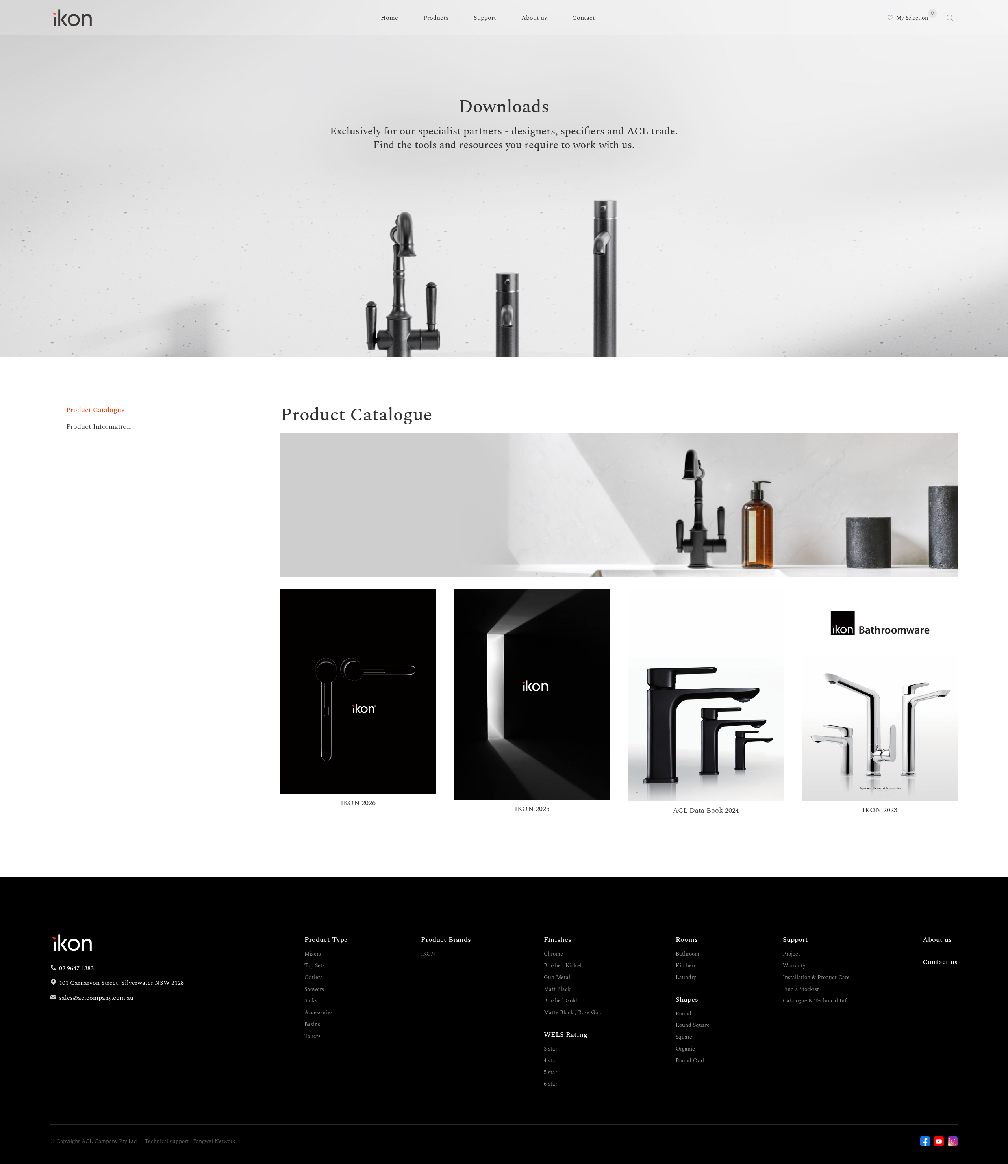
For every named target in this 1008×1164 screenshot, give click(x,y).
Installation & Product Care (816, 977)
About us (534, 17)
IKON (428, 954)
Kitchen (685, 965)
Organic (685, 1049)
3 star (550, 1049)
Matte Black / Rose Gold (573, 1012)
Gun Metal (557, 977)
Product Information (98, 426)
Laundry (686, 977)
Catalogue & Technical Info (816, 1001)
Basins (312, 1024)
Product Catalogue (95, 410)
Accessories (318, 1012)
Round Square (693, 1025)
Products (435, 17)
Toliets (312, 1036)
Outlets (313, 977)
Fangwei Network (214, 1141)
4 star (550, 1060)
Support (485, 17)
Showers (314, 989)
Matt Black (557, 989)
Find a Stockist (801, 989)
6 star (550, 1084)
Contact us (940, 962)
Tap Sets (314, 965)
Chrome (553, 954)
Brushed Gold (560, 1001)
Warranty (794, 965)
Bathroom (687, 954)
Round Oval (690, 1060)
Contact (583, 17)
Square (684, 1037)
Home (389, 17)
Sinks (310, 1001)
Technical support (167, 1141)
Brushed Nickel (563, 965)
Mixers (312, 954)
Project (791, 954)
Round (683, 1014)
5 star (550, 1072)
